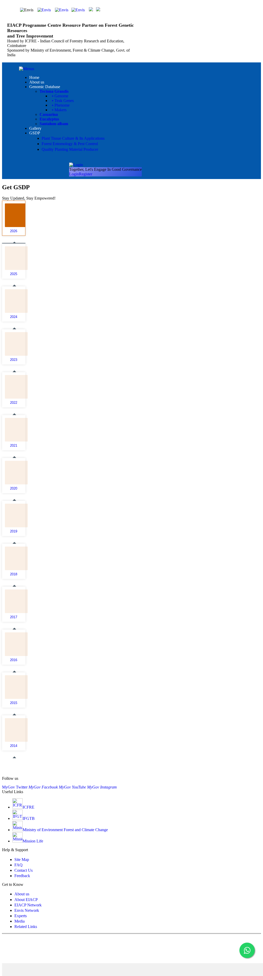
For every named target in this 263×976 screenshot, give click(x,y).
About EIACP (26, 899)
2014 (13, 746)
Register (85, 174)
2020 (13, 488)
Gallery (35, 128)
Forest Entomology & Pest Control (70, 144)
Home (34, 77)
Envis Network (26, 910)
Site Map (21, 859)
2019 (13, 531)
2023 (13, 360)
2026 (13, 231)
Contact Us (23, 870)
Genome (60, 96)
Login (74, 174)
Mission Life (33, 841)
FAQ (18, 865)
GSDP (34, 133)
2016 (13, 660)
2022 (13, 403)
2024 (13, 317)
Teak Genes (63, 100)
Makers (59, 110)
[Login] (76, 165)
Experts (20, 916)
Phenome (61, 105)
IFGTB (29, 818)
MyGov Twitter (14, 787)
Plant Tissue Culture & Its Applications (73, 138)
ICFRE (28, 807)
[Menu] (26, 69)
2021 (13, 445)
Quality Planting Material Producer (70, 149)
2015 (13, 703)
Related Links (25, 926)
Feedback (22, 876)
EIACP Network (28, 905)
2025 (13, 274)
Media (19, 921)
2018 (13, 574)
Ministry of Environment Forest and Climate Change (65, 830)
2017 (13, 617)
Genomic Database (44, 87)
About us (36, 82)
